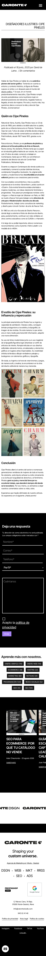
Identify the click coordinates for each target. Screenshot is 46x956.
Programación (12, 682)
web (18, 870)
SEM (17, 688)
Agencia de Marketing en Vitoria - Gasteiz (23, 863)
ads (30, 876)
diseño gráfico (6, 92)
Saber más (11, 763)
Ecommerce (15, 670)
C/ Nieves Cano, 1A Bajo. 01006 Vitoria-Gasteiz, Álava (23, 902)
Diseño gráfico (13, 664)
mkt (29, 870)
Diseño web (34, 664)
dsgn (5, 870)
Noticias (32, 676)
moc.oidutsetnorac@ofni (23, 909)
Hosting (32, 670)
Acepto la (15, 625)
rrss (41, 870)
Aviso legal (24, 918)
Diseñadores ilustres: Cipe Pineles (25, 25)
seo (19, 876)
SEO (29, 688)
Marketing (15, 676)
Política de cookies (37, 918)
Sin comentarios (27, 70)
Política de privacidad (10, 918)
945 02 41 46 (23, 913)
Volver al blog (5, 37)
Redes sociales (34, 682)
